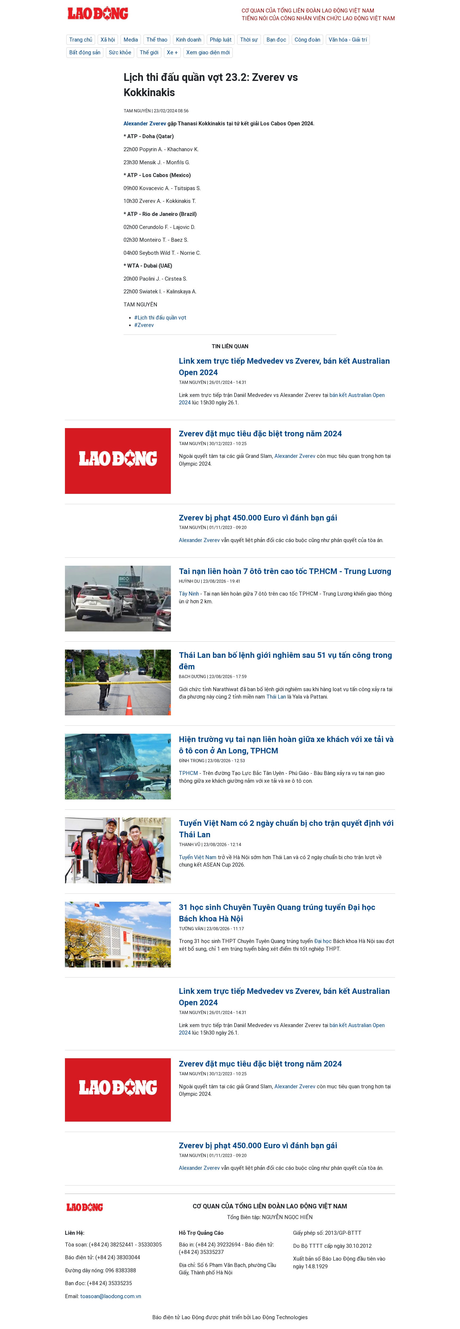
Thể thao (156, 39)
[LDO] (118, 462)
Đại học (323, 941)
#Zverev (144, 325)
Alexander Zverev (145, 123)
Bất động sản (84, 52)
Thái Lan (276, 697)
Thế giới (149, 52)
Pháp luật (221, 39)
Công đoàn (307, 39)
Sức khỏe (120, 52)
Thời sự (249, 39)
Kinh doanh (188, 39)
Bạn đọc (276, 39)
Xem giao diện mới (208, 52)
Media (131, 39)
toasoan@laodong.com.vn (110, 1296)
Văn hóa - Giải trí (348, 39)
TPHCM (188, 773)
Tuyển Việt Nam (197, 857)
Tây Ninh (189, 593)
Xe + (172, 52)
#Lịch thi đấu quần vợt (160, 317)
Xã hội (108, 39)
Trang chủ (80, 39)
